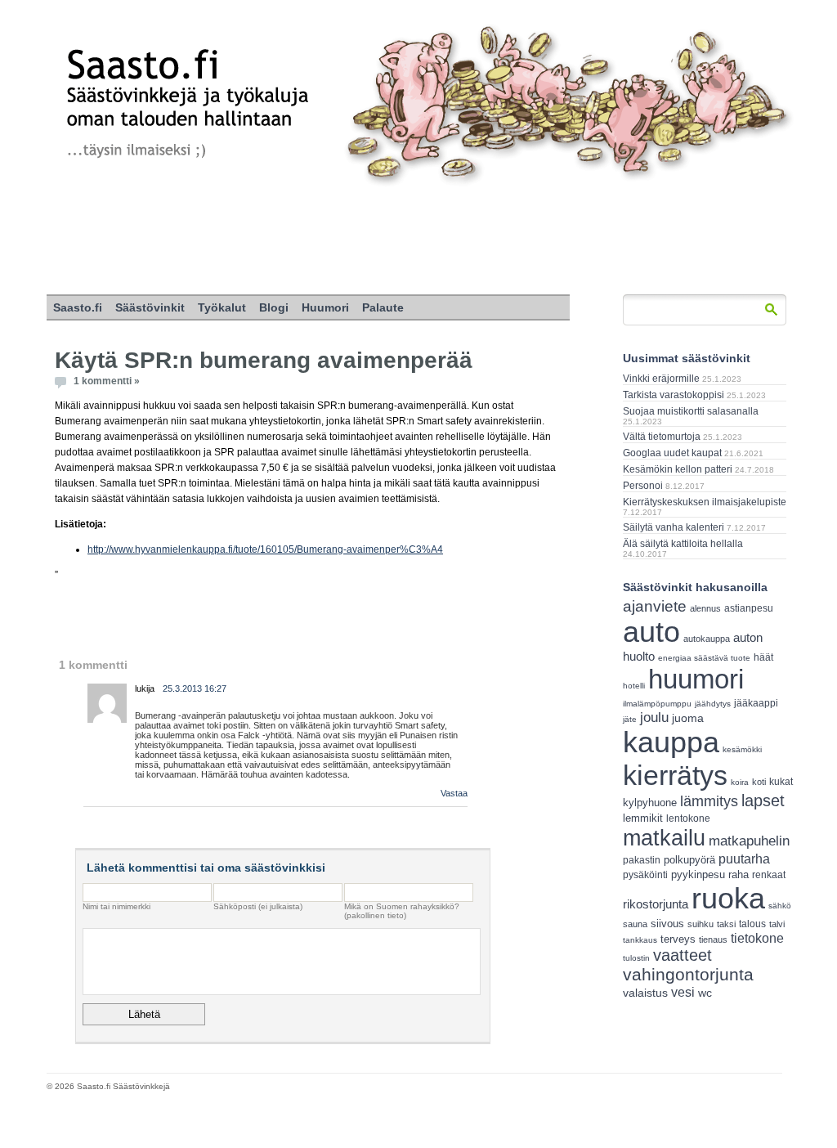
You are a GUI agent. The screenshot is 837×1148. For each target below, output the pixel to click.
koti (759, 782)
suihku (700, 924)
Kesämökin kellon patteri (677, 469)
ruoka (728, 898)
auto (651, 632)
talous (752, 923)
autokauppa (706, 639)
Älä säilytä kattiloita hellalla (683, 543)
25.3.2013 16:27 (194, 688)
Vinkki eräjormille (661, 378)
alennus (705, 608)
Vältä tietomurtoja (661, 436)
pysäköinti (645, 875)
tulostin (636, 957)
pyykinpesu (698, 874)
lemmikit (643, 818)
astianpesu (748, 608)
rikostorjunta (655, 904)
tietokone (757, 938)
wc (705, 993)
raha (738, 875)
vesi (683, 992)
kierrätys (675, 775)
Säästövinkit (150, 307)
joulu (654, 717)
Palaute (383, 307)
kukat (781, 782)
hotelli (634, 685)
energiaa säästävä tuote (704, 657)
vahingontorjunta (688, 974)
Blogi (274, 307)
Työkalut (222, 307)
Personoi (643, 485)
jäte (630, 719)
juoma (688, 717)
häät (763, 657)
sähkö (779, 905)
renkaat (769, 875)
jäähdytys (713, 703)
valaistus (645, 992)
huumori (696, 679)
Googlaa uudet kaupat (672, 453)
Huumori (325, 307)
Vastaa (454, 793)
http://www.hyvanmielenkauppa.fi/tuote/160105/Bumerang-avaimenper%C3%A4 (265, 549)
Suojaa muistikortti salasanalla (691, 411)
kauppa (671, 742)
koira (740, 782)
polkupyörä (689, 860)
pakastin (641, 860)
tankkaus (640, 939)
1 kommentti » (107, 381)
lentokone (688, 818)
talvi (777, 924)
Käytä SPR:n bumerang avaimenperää (263, 360)
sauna (635, 924)
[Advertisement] (418, 241)
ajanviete (655, 606)
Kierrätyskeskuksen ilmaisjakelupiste (704, 502)
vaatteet (682, 955)
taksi (726, 924)
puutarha (744, 858)
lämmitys (709, 801)
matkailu (664, 837)
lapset (763, 800)
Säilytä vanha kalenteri (673, 527)
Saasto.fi (77, 307)
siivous (667, 923)
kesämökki (742, 749)
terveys (678, 939)
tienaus (713, 939)
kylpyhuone (650, 802)
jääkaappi (756, 703)
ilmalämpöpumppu (657, 703)
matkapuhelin (749, 841)
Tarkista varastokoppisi (673, 395)
